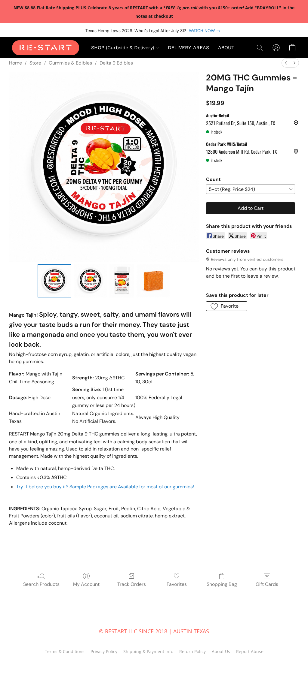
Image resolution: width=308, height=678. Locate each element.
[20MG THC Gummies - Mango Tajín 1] (90, 281)
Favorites (177, 584)
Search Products (41, 584)
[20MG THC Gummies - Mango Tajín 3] (153, 281)
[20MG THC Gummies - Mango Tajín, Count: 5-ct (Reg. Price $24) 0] (54, 281)
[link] (206, 30)
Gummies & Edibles (70, 63)
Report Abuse (249, 651)
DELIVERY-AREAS (188, 47)
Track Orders (131, 584)
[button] (45, 47)
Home (15, 63)
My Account (86, 584)
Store (35, 63)
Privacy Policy (104, 651)
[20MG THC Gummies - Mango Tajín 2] (121, 281)
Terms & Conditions (65, 651)
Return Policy (192, 651)
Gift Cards (267, 584)
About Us (221, 651)
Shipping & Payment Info (148, 651)
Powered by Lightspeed (154, 662)
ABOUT (226, 47)
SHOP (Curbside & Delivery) (123, 47)
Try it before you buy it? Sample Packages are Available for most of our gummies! (105, 487)
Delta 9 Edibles (116, 63)
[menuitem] (286, 63)
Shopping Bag (222, 584)
